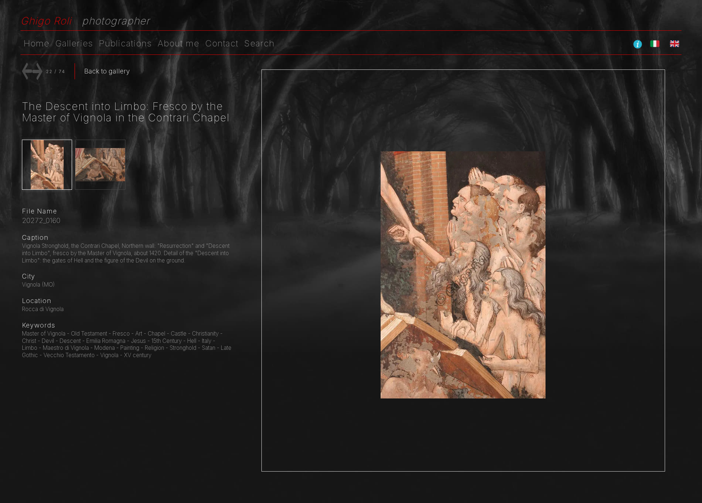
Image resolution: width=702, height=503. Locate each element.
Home (36, 43)
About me (178, 43)
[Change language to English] (675, 43)
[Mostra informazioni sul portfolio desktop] (637, 44)
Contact (221, 43)
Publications (125, 43)
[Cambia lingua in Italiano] (655, 43)
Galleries (74, 43)
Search (259, 43)
